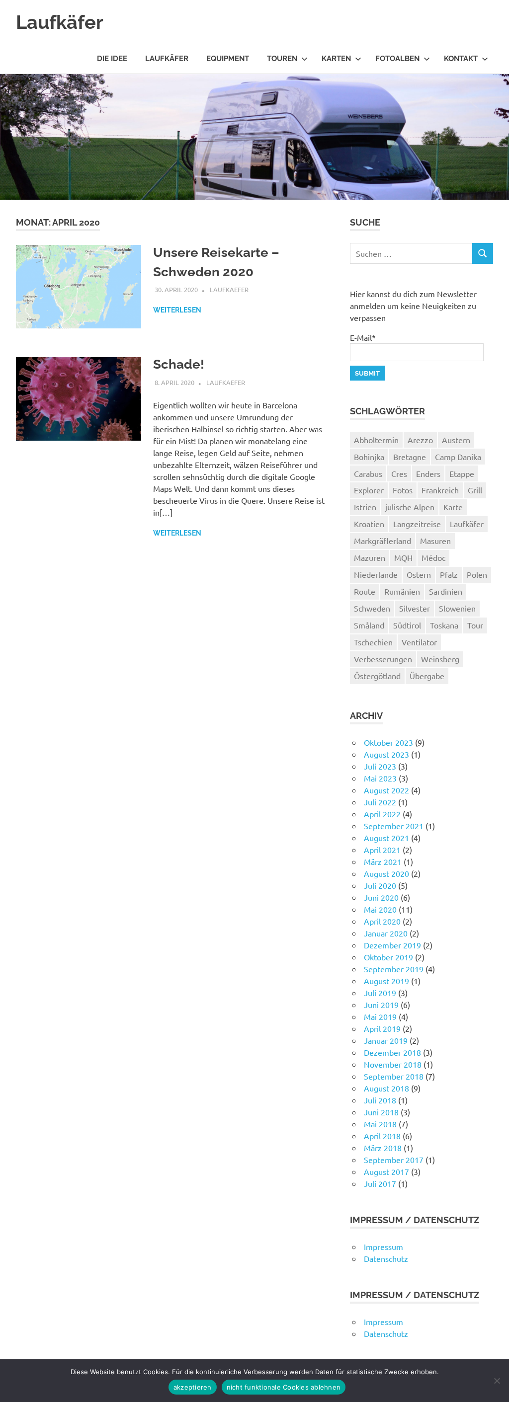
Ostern (419, 574)
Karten (336, 58)
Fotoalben (397, 58)
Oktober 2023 (388, 742)
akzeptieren (192, 1387)
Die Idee (112, 58)
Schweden (372, 608)
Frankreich (440, 490)
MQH (403, 557)
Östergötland (377, 676)
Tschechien (373, 642)
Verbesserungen (383, 659)
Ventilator (419, 642)
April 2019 (382, 1028)
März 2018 (383, 1148)
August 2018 (386, 1088)
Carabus (368, 473)
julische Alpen (409, 507)
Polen (477, 574)
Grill (475, 490)
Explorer (369, 490)
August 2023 (386, 754)
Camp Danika (458, 457)
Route (364, 591)
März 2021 (383, 861)
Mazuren (369, 557)
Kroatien (369, 524)
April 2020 (382, 921)
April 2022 (382, 814)
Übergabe (427, 676)
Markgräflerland (382, 540)
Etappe (461, 473)
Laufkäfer (59, 22)
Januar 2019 (386, 1040)
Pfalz (449, 574)
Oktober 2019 (388, 957)
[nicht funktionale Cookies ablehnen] (497, 1381)
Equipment (227, 58)
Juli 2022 (380, 802)
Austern (456, 440)
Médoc (433, 557)
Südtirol (407, 625)
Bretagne (409, 457)
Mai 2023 (380, 778)
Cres (399, 473)
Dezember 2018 (392, 1052)
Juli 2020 (380, 885)
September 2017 (394, 1160)
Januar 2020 (386, 933)
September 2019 (394, 969)
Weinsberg (440, 659)
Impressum (383, 1246)
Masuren (435, 540)
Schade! (178, 364)
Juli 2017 (380, 1183)
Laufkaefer (229, 289)
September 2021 (394, 826)
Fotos (403, 490)
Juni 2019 (381, 1005)
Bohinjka (369, 457)
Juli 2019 (380, 993)
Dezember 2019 (392, 945)
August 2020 (386, 873)
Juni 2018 (381, 1112)
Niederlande (376, 574)
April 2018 (382, 1136)
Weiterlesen (177, 310)
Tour (475, 625)
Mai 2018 (380, 1124)
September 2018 (394, 1076)
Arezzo (420, 440)
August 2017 (386, 1171)
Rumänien (402, 591)
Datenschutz (386, 1258)
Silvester (414, 608)
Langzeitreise (417, 524)
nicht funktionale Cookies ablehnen (284, 1387)
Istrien (365, 507)
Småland (369, 625)
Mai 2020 (380, 909)
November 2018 (393, 1064)
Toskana (444, 625)
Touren (282, 58)
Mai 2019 (380, 1016)
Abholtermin (376, 440)
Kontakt (461, 58)
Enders (428, 473)
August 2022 (386, 790)
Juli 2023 (380, 766)
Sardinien (445, 591)
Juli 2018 (380, 1100)
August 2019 (386, 981)
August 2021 (386, 838)
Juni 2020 (381, 897)
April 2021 (382, 850)
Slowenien (457, 608)
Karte (453, 507)
